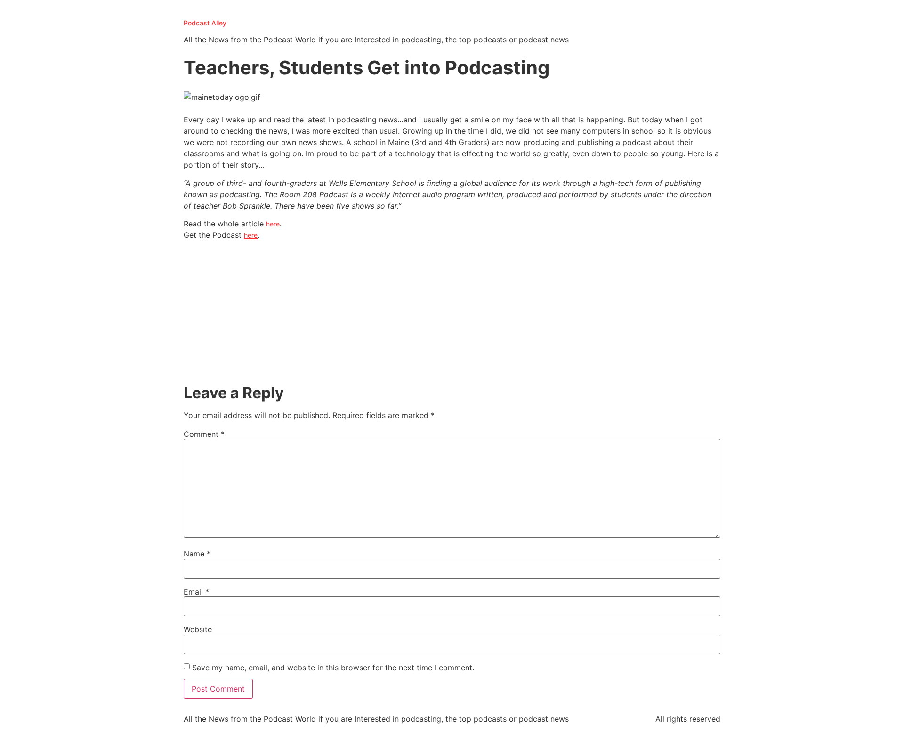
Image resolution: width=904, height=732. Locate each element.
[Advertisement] (452, 313)
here (273, 224)
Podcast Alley (205, 23)
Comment (204, 434)
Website (198, 629)
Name (197, 553)
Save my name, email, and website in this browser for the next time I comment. (333, 667)
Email (196, 591)
